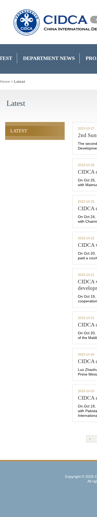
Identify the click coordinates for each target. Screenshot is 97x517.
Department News (49, 58)
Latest (19, 81)
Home (5, 81)
